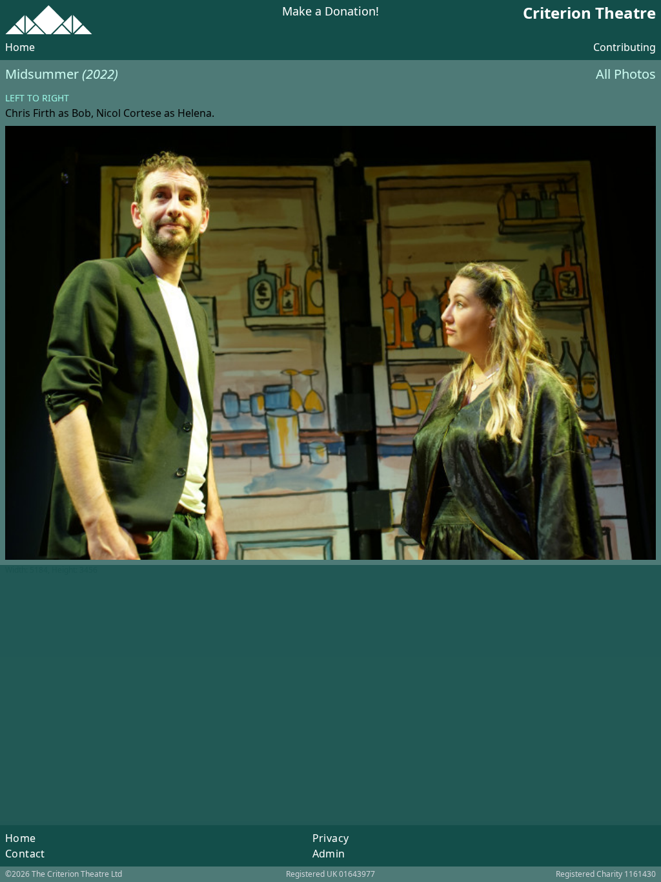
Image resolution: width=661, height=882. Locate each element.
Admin (328, 853)
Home (20, 47)
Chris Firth (30, 113)
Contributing (624, 47)
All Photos (626, 74)
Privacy (330, 838)
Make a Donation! (330, 12)
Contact (25, 853)
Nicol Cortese (128, 113)
